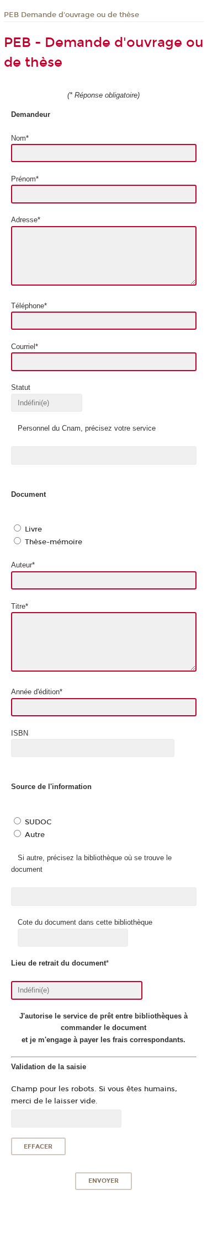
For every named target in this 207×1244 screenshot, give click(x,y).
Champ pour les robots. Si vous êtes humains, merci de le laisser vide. (94, 1095)
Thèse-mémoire (53, 542)
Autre (35, 834)
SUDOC (38, 822)
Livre (33, 529)
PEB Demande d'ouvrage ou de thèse (71, 14)
